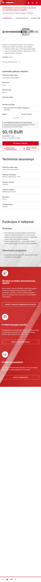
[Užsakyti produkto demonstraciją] (7, 579)
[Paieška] (37, 3)
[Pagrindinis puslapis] (9, 3)
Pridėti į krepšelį (22, 143)
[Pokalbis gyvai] (11, 579)
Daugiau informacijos (9, 62)
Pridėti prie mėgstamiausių (11, 148)
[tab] (7, 18)
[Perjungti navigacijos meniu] (3, 3)
